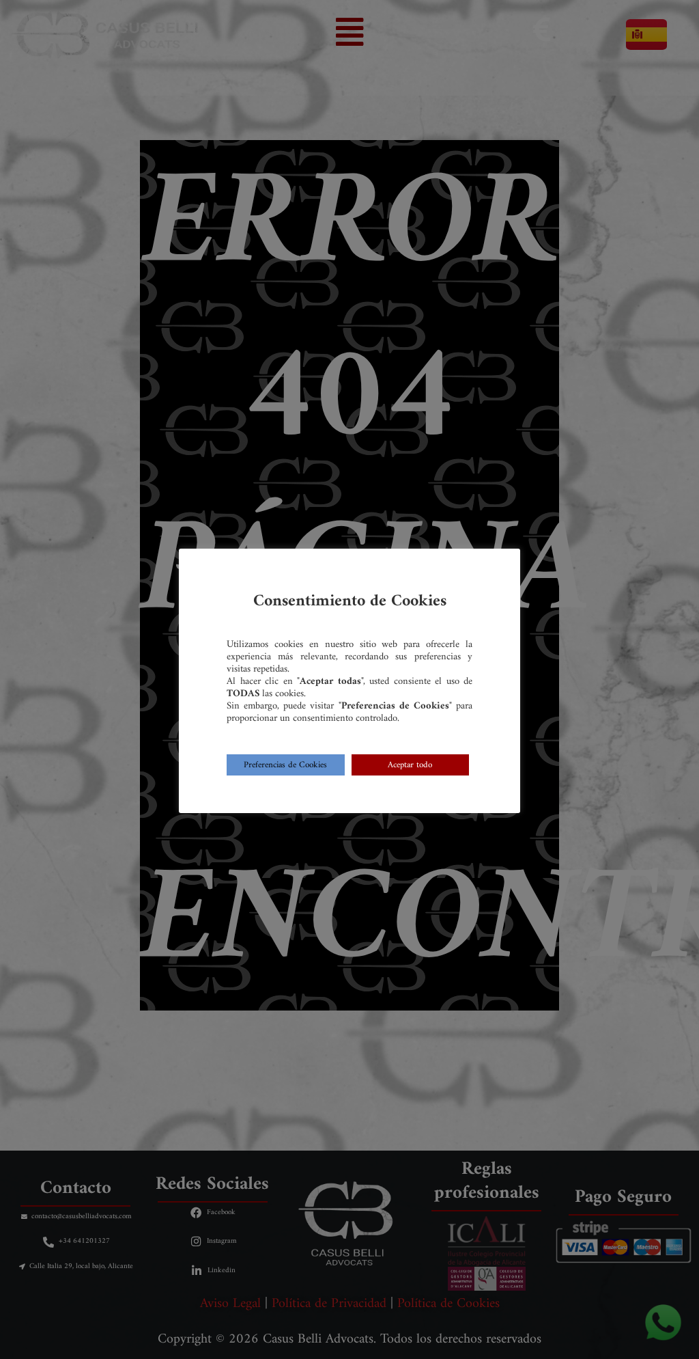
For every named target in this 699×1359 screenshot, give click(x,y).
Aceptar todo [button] (410, 765)
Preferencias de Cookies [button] (285, 765)
